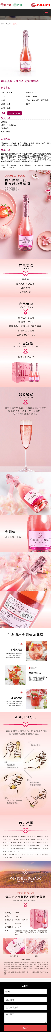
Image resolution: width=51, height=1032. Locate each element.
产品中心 (9, 24)
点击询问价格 (14, 113)
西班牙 (15, 24)
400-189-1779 (42, 5)
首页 (2, 24)
